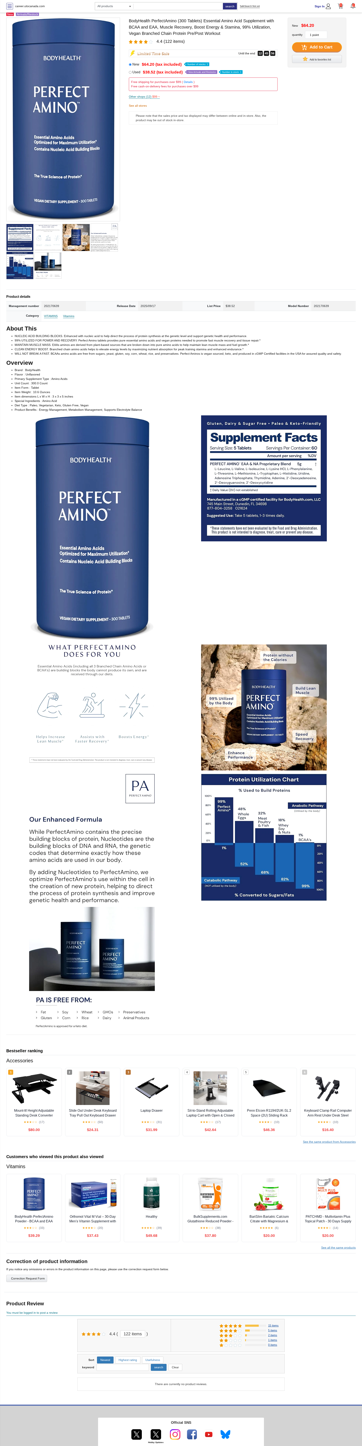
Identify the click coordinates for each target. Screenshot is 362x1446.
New (170, 64)
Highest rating (128, 1360)
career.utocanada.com (30, 6)
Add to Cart (320, 47)
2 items (272, 1335)
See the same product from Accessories (329, 1141)
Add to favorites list (320, 59)
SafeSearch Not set (250, 6)
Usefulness (152, 1360)
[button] (353, 5)
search (229, 6)
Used (186, 72)
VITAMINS (51, 316)
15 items (273, 1325)
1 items (272, 1340)
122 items (133, 1334)
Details (188, 82)
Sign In (320, 6)
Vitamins (68, 316)
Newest (105, 1360)
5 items (272, 1330)
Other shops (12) (144, 96)
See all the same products (338, 1247)
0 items (272, 1344)
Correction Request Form (28, 1278)
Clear (175, 1367)
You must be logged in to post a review (32, 1312)
